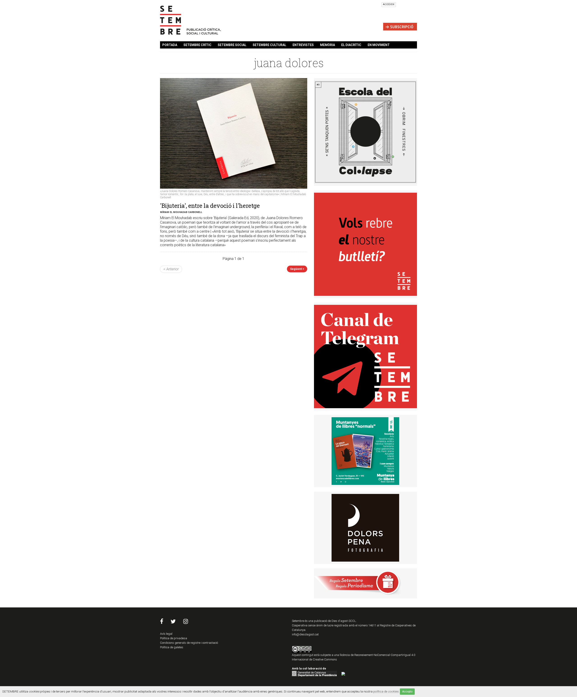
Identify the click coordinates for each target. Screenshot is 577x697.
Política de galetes (171, 647)
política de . (386, 691)
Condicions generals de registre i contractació (189, 642)
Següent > (297, 269)
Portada (169, 45)
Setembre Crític (197, 45)
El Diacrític (351, 45)
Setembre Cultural (269, 45)
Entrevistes (303, 45)
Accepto (407, 691)
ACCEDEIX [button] (388, 4)
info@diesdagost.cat (305, 634)
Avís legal (166, 633)
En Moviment (379, 45)
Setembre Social (232, 45)
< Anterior (171, 269)
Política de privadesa (173, 638)
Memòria (327, 45)
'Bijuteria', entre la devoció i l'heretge (210, 205)
